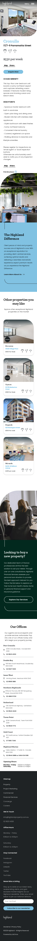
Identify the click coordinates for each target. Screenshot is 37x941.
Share (12, 65)
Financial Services (10, 797)
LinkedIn (6, 867)
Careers (6, 805)
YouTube (6, 875)
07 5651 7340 (11, 741)
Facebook (7, 858)
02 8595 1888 (11, 682)
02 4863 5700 (11, 696)
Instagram (7, 862)
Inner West (8, 675)
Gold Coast (8, 732)
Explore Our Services (18, 599)
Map (6, 65)
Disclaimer (7, 927)
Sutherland (8, 702)
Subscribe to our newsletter (18, 908)
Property (6, 784)
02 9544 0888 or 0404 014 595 (17, 755)
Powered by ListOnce (10, 934)
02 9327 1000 (11, 669)
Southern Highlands (12, 688)
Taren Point (8, 717)
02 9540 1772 (11, 726)
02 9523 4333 (11, 654)
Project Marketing (10, 789)
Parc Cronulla (9, 645)
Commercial (8, 793)
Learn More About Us (13, 274)
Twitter (6, 871)
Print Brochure (9, 172)
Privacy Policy (16, 927)
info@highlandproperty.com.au (16, 817)
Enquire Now (13, 72)
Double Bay (8, 660)
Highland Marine (10, 747)
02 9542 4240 (11, 711)
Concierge (7, 801)
